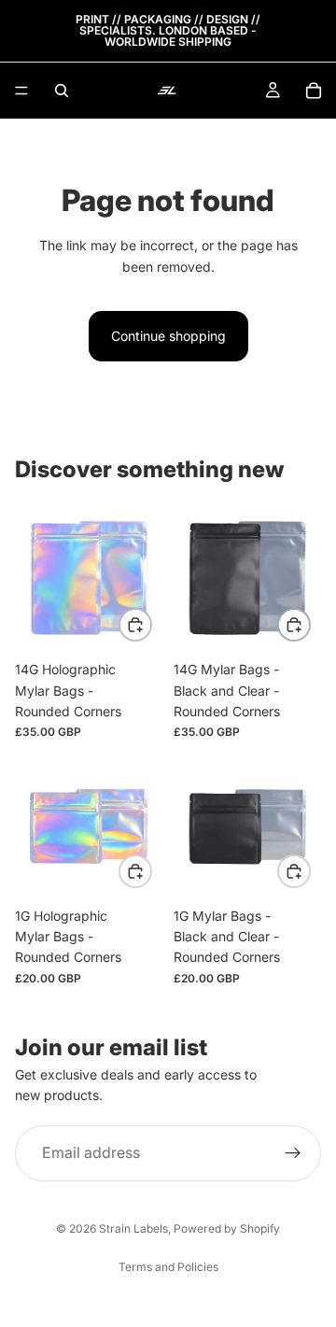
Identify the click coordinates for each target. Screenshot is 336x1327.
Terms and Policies (168, 1267)
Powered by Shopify (227, 1228)
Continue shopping (168, 336)
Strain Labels (133, 1228)
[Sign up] (293, 1153)
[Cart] (313, 90)
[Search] (61, 90)
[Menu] (21, 90)
